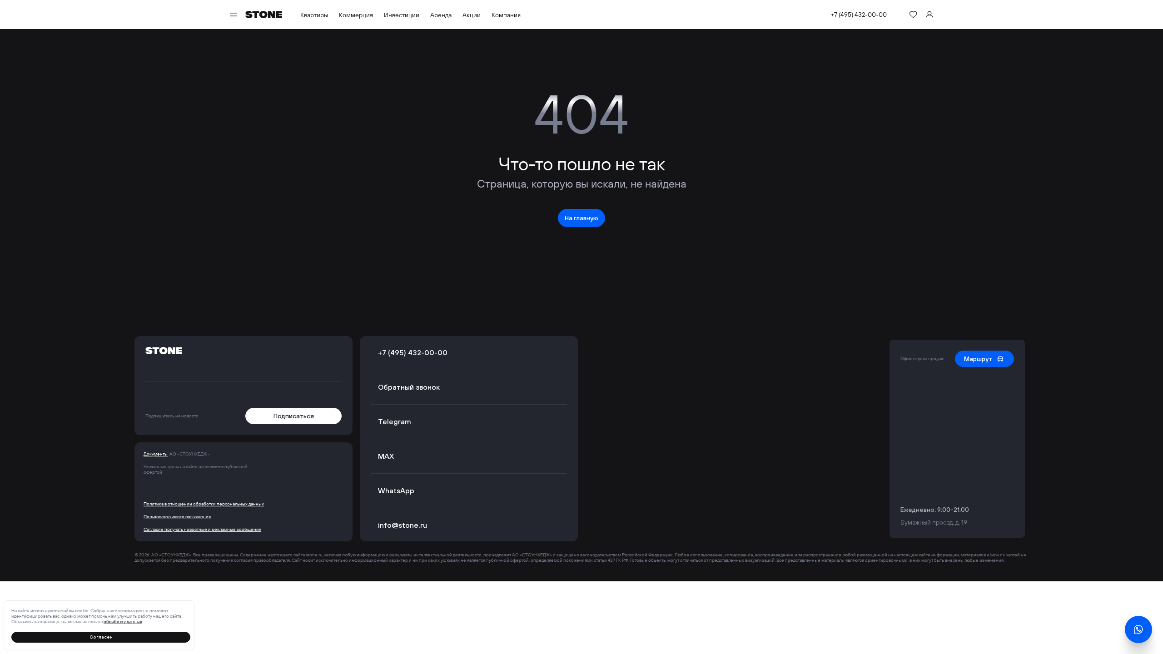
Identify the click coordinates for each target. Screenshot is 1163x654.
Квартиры (314, 15)
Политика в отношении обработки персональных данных (204, 504)
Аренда (441, 15)
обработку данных (123, 621)
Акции (471, 15)
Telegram (394, 421)
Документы (156, 454)
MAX (386, 456)
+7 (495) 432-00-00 (859, 14)
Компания (506, 15)
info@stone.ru (402, 525)
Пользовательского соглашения (177, 517)
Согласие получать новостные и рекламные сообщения (202, 529)
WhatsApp (396, 490)
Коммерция (356, 15)
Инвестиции (401, 15)
